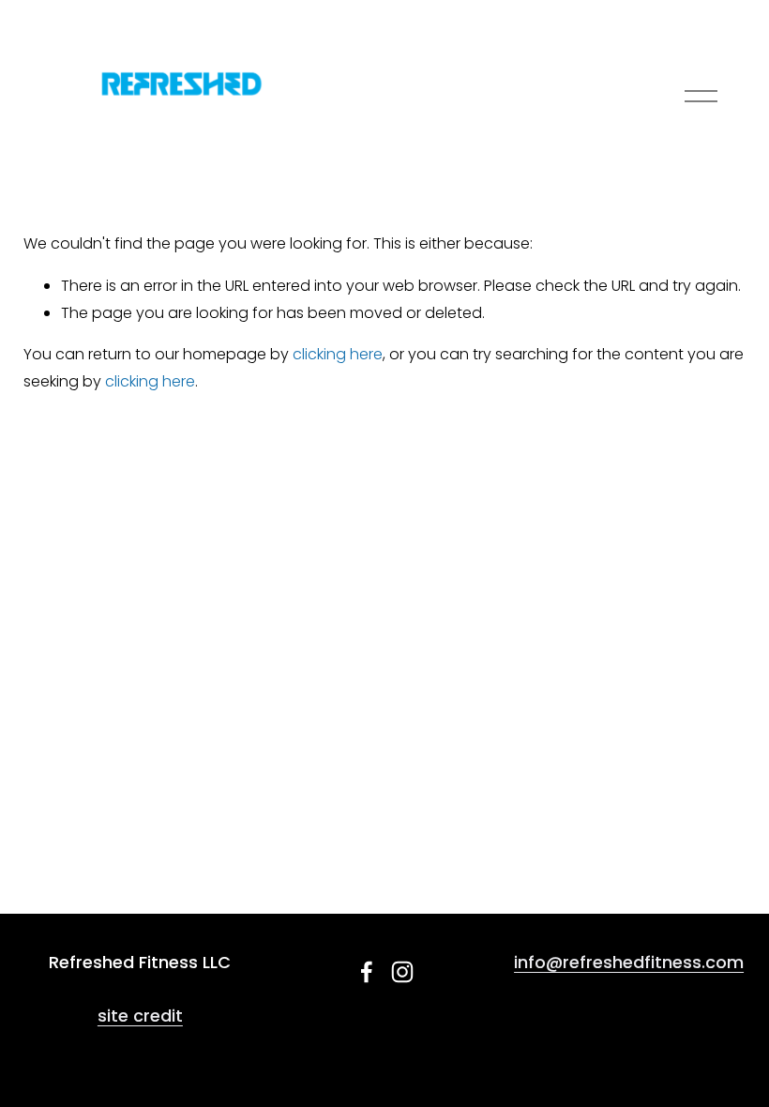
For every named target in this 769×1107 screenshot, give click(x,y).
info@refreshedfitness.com (629, 962)
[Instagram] (402, 972)
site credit (140, 1016)
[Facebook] (366, 972)
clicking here (338, 354)
